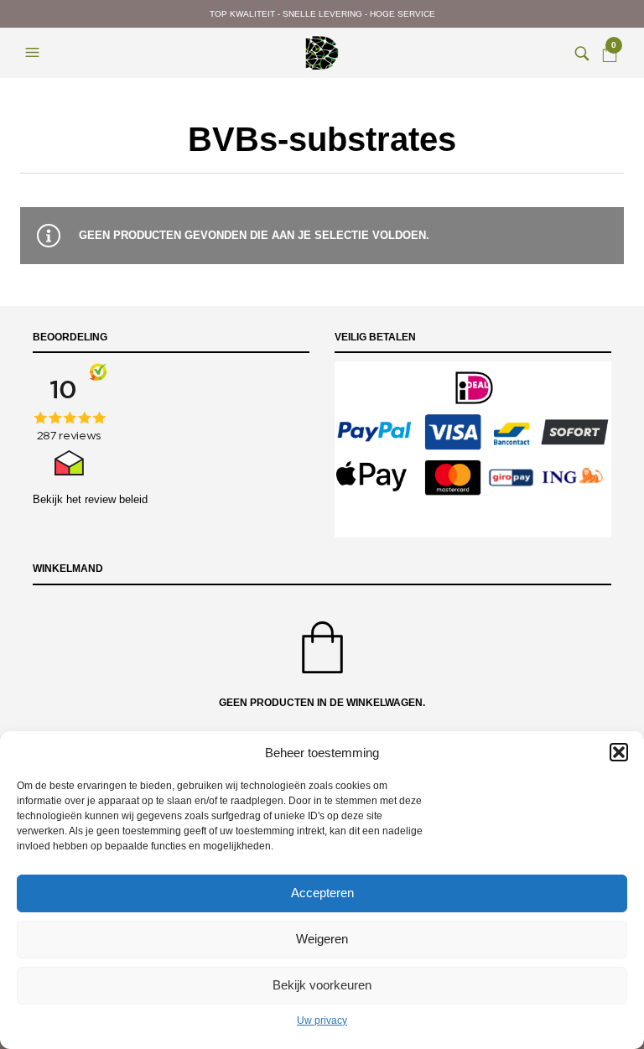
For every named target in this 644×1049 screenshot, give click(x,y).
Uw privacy (322, 1020)
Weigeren (322, 939)
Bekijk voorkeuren (322, 985)
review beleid (116, 499)
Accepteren (322, 892)
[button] (618, 752)
